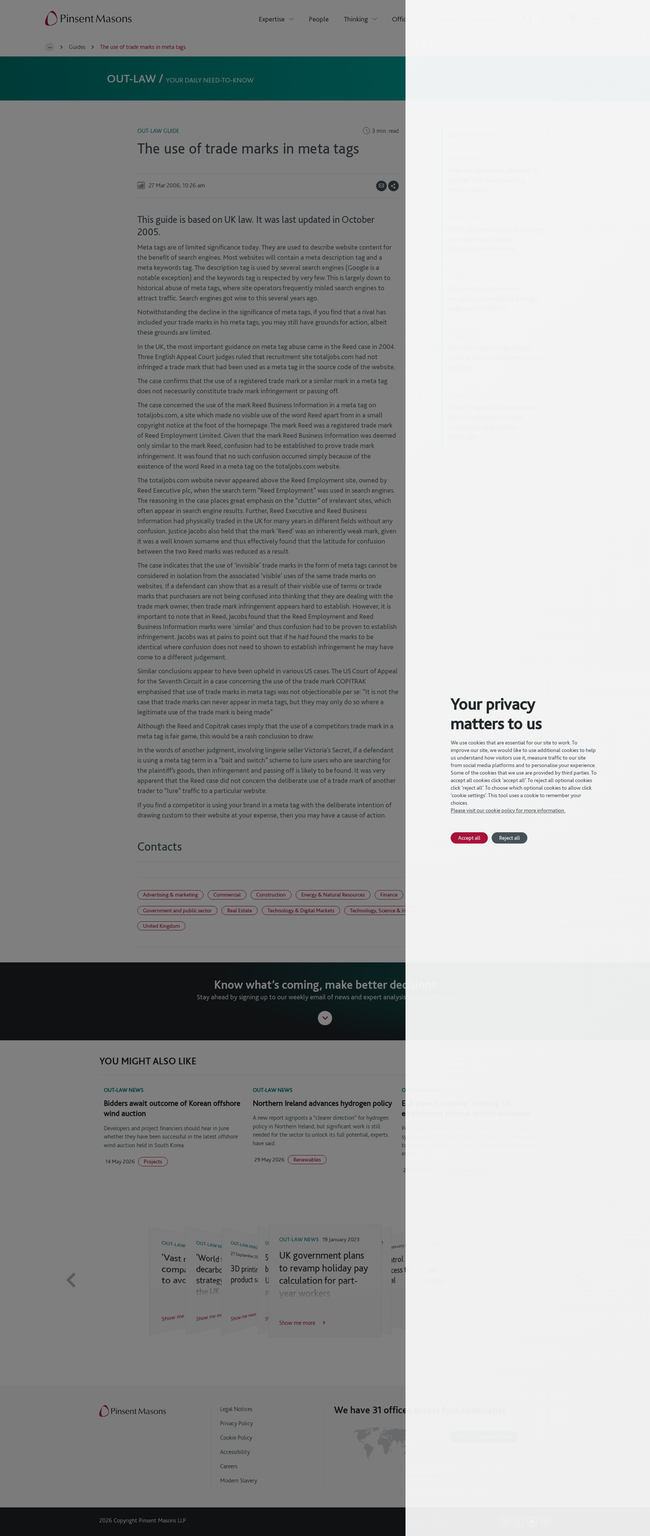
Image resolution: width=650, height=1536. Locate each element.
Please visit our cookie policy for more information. (508, 810)
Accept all (469, 837)
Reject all (509, 837)
